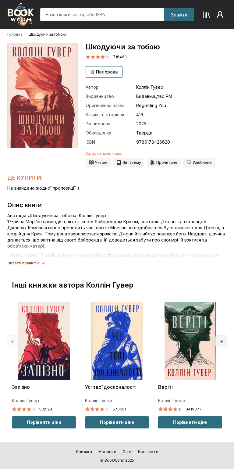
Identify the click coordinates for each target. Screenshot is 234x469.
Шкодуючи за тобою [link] (47, 34)
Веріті (165, 387)
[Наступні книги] (221, 341)
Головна (15, 34)
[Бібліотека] (206, 14)
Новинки (107, 451)
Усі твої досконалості (110, 387)
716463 (120, 57)
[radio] (88, 57)
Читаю (101, 162)
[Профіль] (220, 14)
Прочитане (166, 162)
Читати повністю (24, 263)
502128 (45, 409)
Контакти (148, 451)
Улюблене (202, 162)
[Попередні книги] (12, 341)
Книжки (84, 451)
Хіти (127, 451)
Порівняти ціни (44, 422)
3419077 (194, 409)
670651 (119, 409)
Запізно (21, 387)
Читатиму (131, 162)
